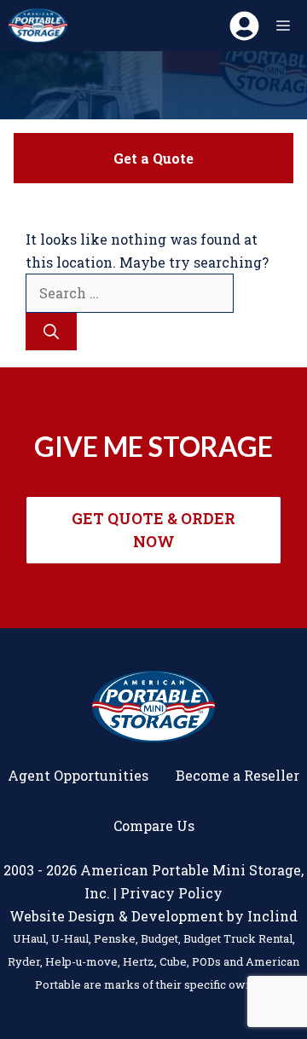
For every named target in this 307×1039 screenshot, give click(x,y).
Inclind (272, 916)
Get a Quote (153, 158)
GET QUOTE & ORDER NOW (153, 529)
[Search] (51, 331)
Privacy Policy (171, 893)
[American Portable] (38, 25)
